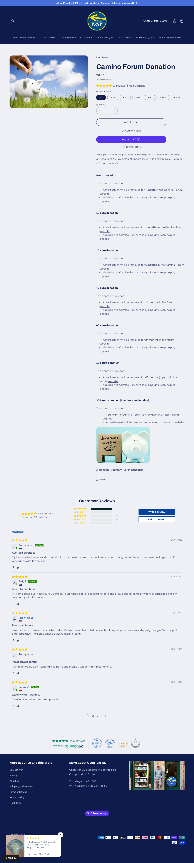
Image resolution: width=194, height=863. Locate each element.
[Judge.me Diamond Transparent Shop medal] (97, 743)
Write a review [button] (156, 512)
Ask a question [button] (156, 519)
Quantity (100, 104)
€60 (150, 97)
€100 (163, 97)
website (104, 193)
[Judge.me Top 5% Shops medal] (135, 743)
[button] (13, 21)
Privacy (13, 775)
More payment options (131, 147)
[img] (20, 540)
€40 (137, 97)
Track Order (16, 803)
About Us (15, 781)
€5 (101, 97)
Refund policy (17, 797)
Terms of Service (18, 792)
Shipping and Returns (21, 786)
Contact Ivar (16, 770)
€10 (113, 97)
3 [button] (98, 716)
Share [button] (103, 479)
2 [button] (93, 716)
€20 (125, 97)
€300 (177, 97)
